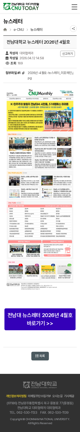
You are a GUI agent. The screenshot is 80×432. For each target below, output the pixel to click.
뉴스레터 (36, 30)
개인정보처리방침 (16, 396)
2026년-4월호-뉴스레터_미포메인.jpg (50, 75)
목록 (41, 356)
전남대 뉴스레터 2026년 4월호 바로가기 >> (40, 319)
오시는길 (57, 396)
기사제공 (69, 396)
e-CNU (19, 30)
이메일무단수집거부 (39, 396)
